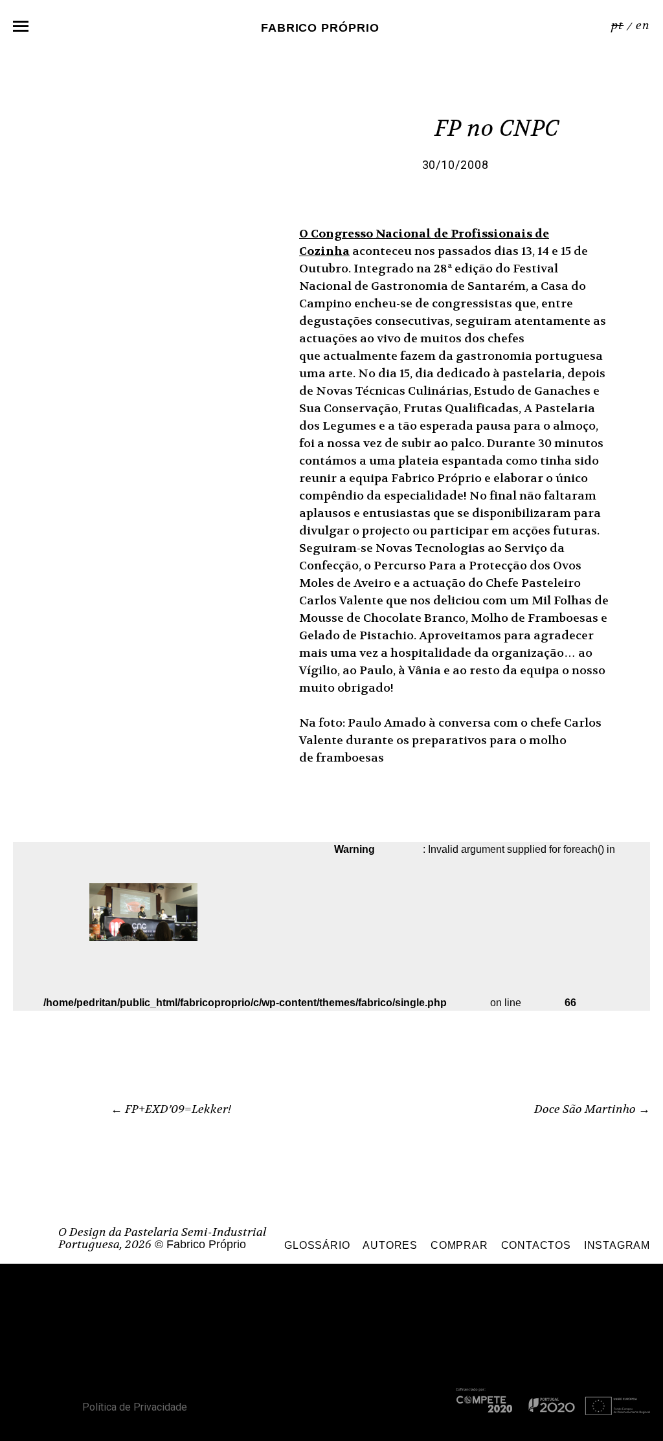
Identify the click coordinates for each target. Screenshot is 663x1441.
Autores (390, 1245)
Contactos (536, 1245)
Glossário (317, 1245)
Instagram (617, 1245)
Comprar (459, 1245)
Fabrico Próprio (320, 27)
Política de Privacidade (134, 1407)
